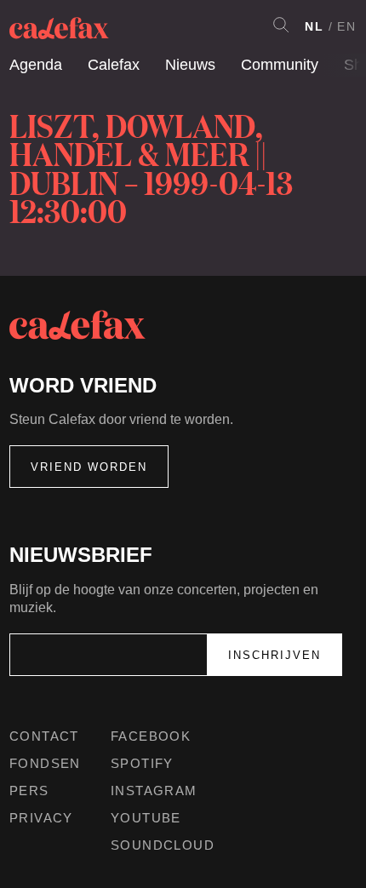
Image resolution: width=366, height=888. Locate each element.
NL (314, 26)
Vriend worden (89, 467)
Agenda (35, 64)
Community (279, 64)
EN (347, 26)
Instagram (154, 790)
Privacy (41, 818)
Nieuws (190, 64)
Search (281, 24)
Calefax (114, 64)
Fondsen (45, 763)
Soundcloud (162, 845)
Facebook (151, 736)
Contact (44, 736)
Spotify (142, 763)
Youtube (146, 818)
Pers (29, 790)
